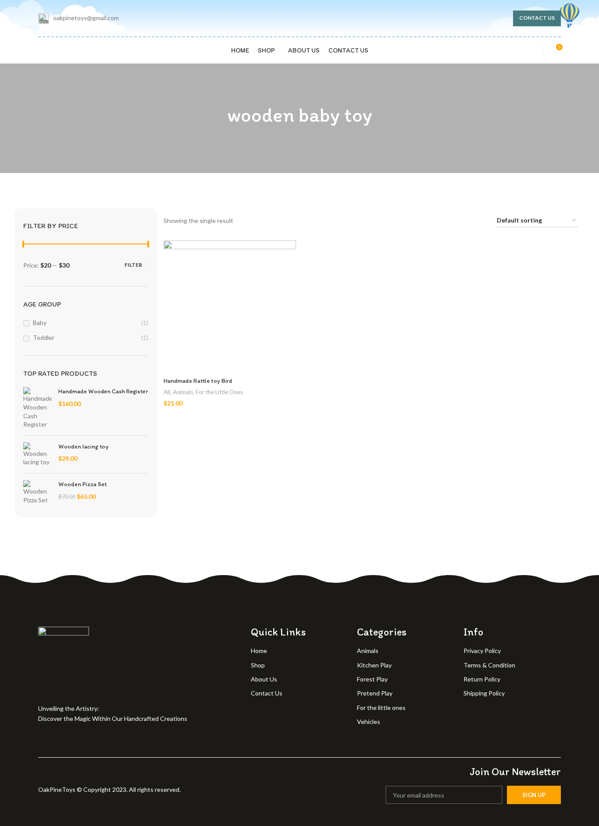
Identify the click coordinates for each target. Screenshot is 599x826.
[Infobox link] (78, 18)
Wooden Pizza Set (82, 484)
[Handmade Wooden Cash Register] (37, 407)
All (167, 391)
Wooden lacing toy (83, 446)
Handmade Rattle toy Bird (198, 381)
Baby (39, 322)
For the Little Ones (219, 391)
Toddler (43, 337)
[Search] (50, 50)
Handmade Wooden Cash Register (103, 391)
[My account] (530, 50)
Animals (183, 391)
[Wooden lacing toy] (37, 454)
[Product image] (230, 306)
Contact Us (537, 17)
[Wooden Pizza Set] (37, 492)
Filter (133, 264)
